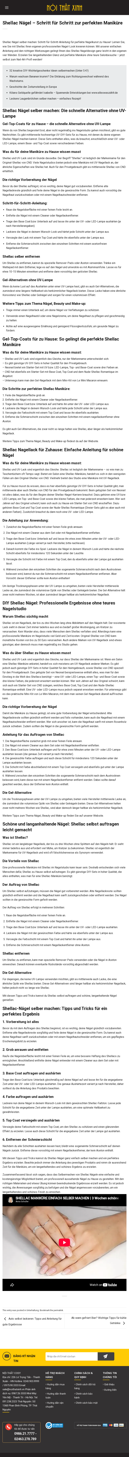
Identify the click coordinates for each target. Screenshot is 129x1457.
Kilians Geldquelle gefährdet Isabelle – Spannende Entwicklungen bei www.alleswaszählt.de (63, 92)
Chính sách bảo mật (87, 1402)
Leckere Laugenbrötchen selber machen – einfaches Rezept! (45, 98)
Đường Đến (110, 1389)
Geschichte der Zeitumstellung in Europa (33, 86)
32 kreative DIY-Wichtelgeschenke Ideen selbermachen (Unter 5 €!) (49, 70)
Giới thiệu (109, 1384)
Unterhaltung (33, 1310)
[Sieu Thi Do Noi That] (64, 7)
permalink (58, 1310)
